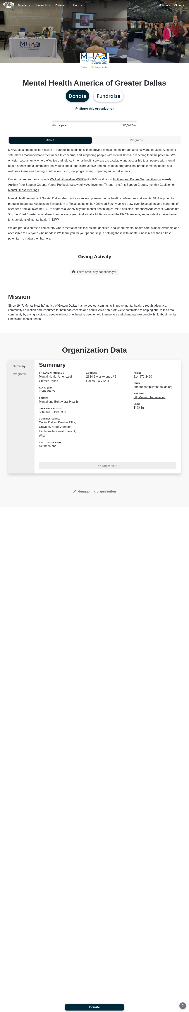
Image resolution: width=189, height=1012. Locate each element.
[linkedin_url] (142, 407)
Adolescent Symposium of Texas (55, 203)
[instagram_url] (138, 407)
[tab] (50, 140)
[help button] (182, 1005)
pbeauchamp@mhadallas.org (153, 386)
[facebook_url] (134, 407)
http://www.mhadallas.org (150, 397)
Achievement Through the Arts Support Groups (116, 184)
